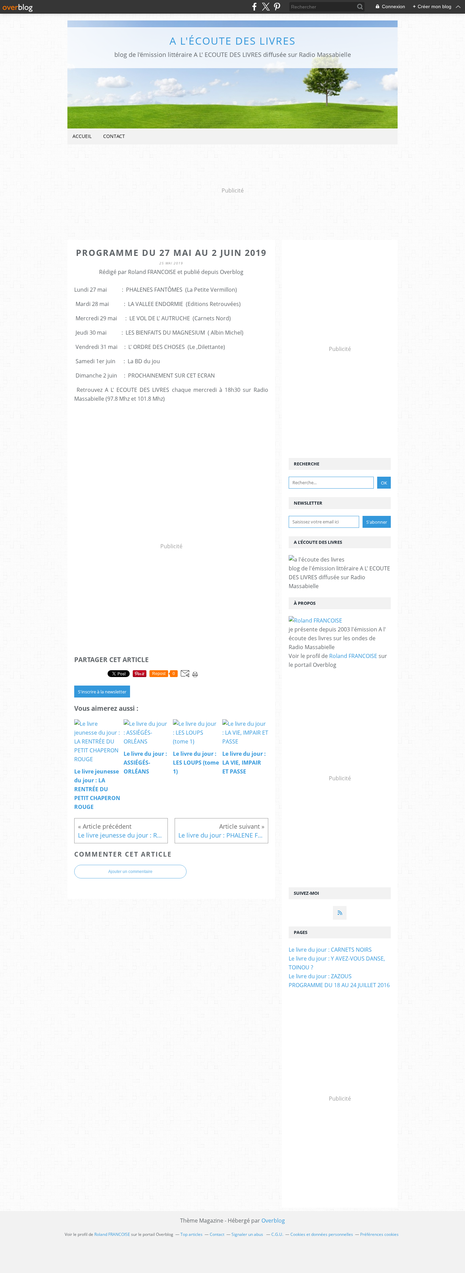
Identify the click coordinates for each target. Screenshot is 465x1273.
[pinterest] (277, 7)
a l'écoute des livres (232, 41)
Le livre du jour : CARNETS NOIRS (330, 949)
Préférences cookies (379, 1234)
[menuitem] (82, 136)
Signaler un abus (247, 1234)
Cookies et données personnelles (321, 1234)
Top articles (191, 1234)
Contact (114, 136)
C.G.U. (277, 1234)
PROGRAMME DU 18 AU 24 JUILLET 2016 (339, 985)
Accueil (82, 136)
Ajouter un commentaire (130, 871)
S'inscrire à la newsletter (102, 692)
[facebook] (254, 7)
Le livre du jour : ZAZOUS (320, 976)
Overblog (273, 1220)
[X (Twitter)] (265, 7)
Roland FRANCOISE (353, 656)
